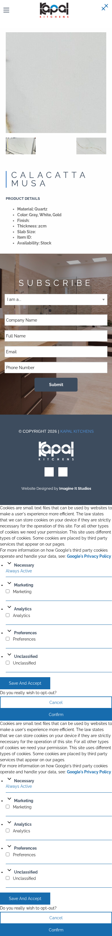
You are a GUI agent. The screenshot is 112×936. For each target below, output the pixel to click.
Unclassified (26, 656)
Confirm (56, 714)
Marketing (23, 585)
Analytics (23, 609)
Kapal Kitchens (77, 431)
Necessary (24, 565)
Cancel (56, 702)
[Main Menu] (6, 10)
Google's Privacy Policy (89, 556)
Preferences (25, 633)
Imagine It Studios (75, 488)
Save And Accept (25, 683)
